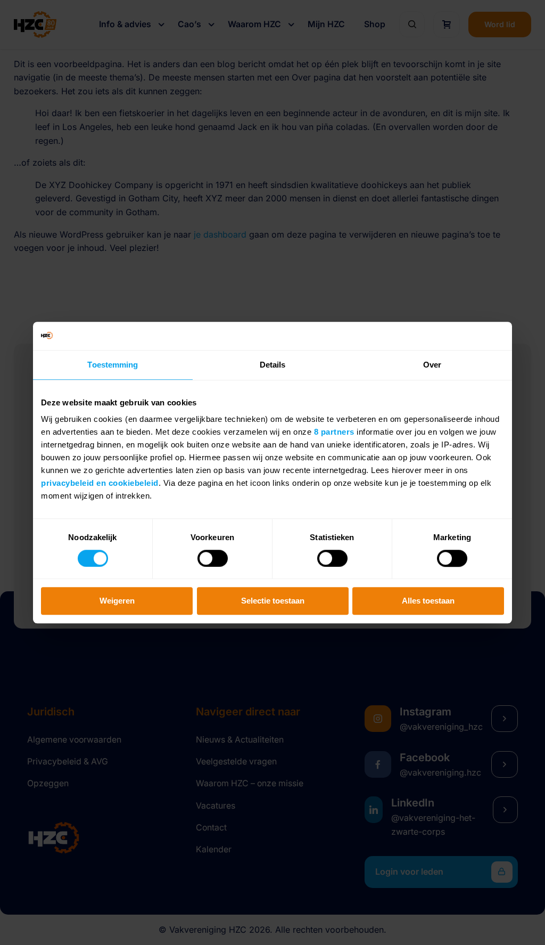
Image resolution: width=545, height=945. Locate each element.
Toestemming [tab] (112, 364)
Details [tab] (273, 364)
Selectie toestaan (272, 601)
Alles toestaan (428, 601)
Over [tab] (432, 364)
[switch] (212, 558)
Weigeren (117, 601)
